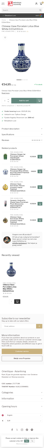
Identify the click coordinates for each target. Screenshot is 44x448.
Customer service (22, 351)
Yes (26, 441)
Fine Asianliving (8, 31)
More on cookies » (22, 444)
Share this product (23, 106)
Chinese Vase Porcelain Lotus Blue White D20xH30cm (9, 288)
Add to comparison (8, 106)
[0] (41, 3)
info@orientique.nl (19, 243)
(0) (27, 31)
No (32, 441)
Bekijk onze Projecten (22, 358)
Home (4, 20)
